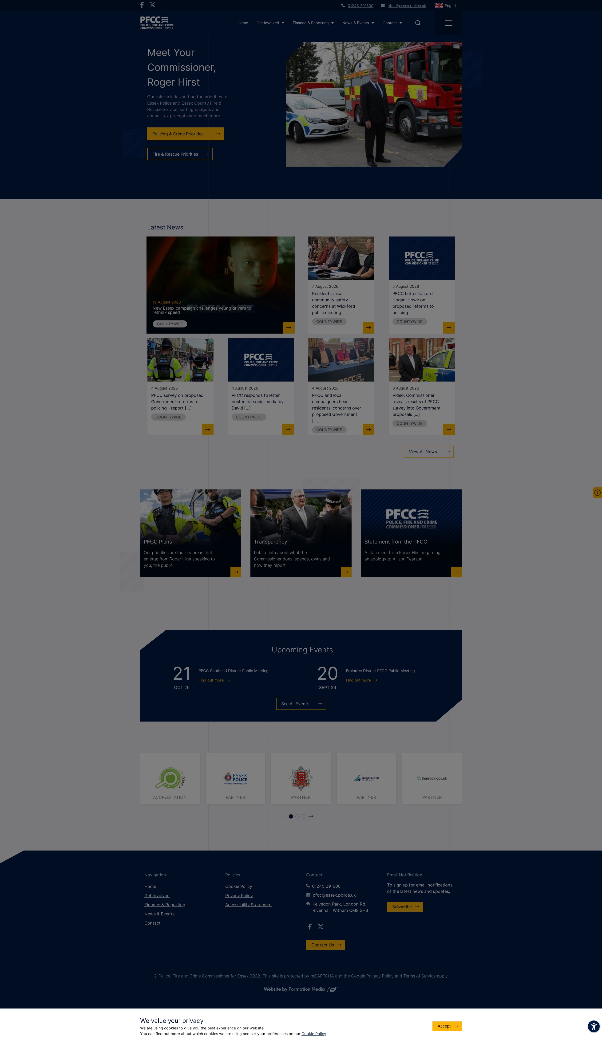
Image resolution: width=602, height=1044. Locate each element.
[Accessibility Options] (594, 1026)
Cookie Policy (313, 1033)
